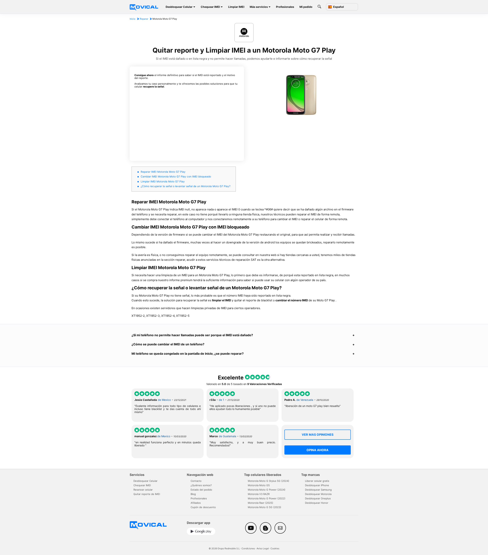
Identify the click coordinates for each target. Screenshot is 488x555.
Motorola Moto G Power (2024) (266, 489)
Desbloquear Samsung (318, 489)
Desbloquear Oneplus (318, 498)
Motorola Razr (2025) (260, 502)
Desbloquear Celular (179, 6)
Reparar (144, 18)
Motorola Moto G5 (259, 485)
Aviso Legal (263, 548)
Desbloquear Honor (316, 502)
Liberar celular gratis (317, 480)
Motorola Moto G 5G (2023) (264, 507)
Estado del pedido (201, 489)
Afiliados (196, 502)
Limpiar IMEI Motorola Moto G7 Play (163, 181)
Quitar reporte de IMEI (146, 494)
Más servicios (259, 6)
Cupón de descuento (203, 507)
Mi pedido (305, 6)
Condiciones (248, 548)
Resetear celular (143, 489)
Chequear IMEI (210, 6)
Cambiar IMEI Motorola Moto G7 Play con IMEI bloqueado (176, 176)
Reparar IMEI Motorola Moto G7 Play (163, 171)
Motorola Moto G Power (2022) (266, 498)
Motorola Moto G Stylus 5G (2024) (268, 480)
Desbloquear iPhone (317, 485)
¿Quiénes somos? (201, 485)
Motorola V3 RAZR (259, 494)
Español (338, 6)
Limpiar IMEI (236, 6)
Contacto (196, 480)
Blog (193, 494)
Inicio (132, 18)
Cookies (274, 548)
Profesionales (285, 6)
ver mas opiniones (317, 434)
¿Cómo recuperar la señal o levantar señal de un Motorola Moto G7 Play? (185, 186)
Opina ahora (317, 450)
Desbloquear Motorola (318, 494)
